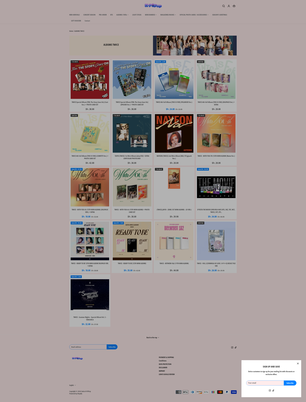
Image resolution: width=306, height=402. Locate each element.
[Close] (298, 363)
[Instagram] (270, 390)
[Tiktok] (273, 390)
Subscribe (290, 383)
